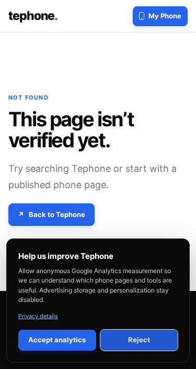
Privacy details (38, 316)
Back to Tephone (57, 214)
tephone (32, 15)
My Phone (164, 16)
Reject (139, 339)
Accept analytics (57, 339)
